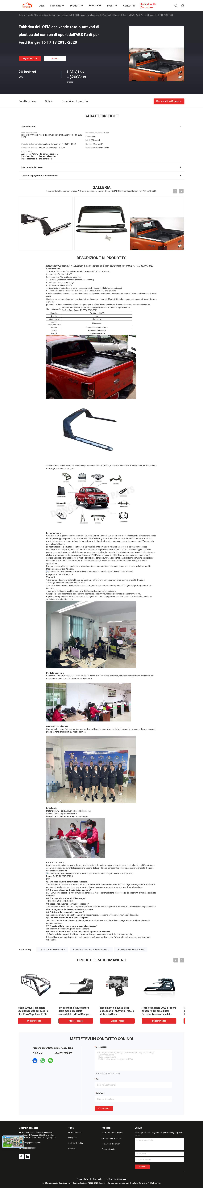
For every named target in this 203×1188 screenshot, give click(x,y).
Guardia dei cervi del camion (112, 1133)
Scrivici (55, 58)
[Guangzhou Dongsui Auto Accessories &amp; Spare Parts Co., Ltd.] (26, 5)
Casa (21, 15)
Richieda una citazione (169, 100)
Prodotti (29, 15)
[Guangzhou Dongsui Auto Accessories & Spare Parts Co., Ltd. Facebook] (21, 1156)
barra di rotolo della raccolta (52, 949)
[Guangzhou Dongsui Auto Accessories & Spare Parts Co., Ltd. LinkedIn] (27, 1156)
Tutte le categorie (108, 1149)
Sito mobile (97, 1179)
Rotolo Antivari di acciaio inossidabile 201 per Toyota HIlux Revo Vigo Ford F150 (120, 1011)
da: (97, 1079)
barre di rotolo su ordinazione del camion (91, 949)
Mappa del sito (82, 1179)
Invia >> (142, 1167)
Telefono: (100, 1093)
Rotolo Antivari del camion (47, 15)
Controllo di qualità (75, 1143)
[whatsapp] (42, 1060)
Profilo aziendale (74, 1133)
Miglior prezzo (30, 58)
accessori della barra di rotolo (131, 949)
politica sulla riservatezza (116, 1179)
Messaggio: (101, 1047)
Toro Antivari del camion (111, 1144)
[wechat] (50, 1060)
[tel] (58, 1060)
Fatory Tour (72, 1138)
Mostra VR (95, 5)
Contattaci (103, 1108)
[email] (34, 1060)
